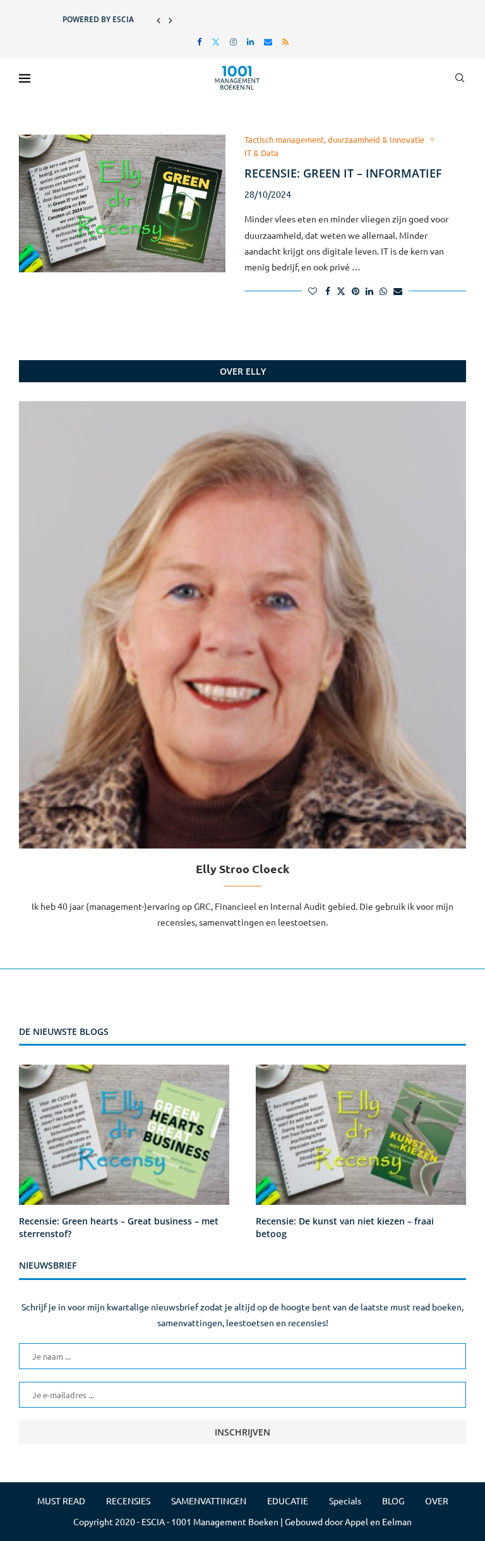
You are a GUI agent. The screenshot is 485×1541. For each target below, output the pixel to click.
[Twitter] (216, 41)
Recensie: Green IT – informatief (343, 173)
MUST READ (61, 1500)
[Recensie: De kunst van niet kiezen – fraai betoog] (361, 1135)
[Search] (459, 77)
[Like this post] (312, 290)
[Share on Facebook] (327, 290)
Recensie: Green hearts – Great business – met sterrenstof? (119, 1227)
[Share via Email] (397, 290)
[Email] (268, 41)
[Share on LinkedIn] (369, 290)
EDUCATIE (287, 1500)
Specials (345, 1500)
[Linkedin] (250, 41)
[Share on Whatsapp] (383, 290)
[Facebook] (199, 41)
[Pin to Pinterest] (355, 290)
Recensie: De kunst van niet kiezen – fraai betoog (345, 1227)
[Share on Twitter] (341, 290)
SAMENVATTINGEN (208, 1500)
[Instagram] (233, 41)
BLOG (393, 1500)
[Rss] (285, 41)
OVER (436, 1500)
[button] (158, 19)
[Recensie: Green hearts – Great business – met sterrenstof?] (124, 1135)
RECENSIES (128, 1500)
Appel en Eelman (378, 1521)
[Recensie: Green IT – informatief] (122, 203)
